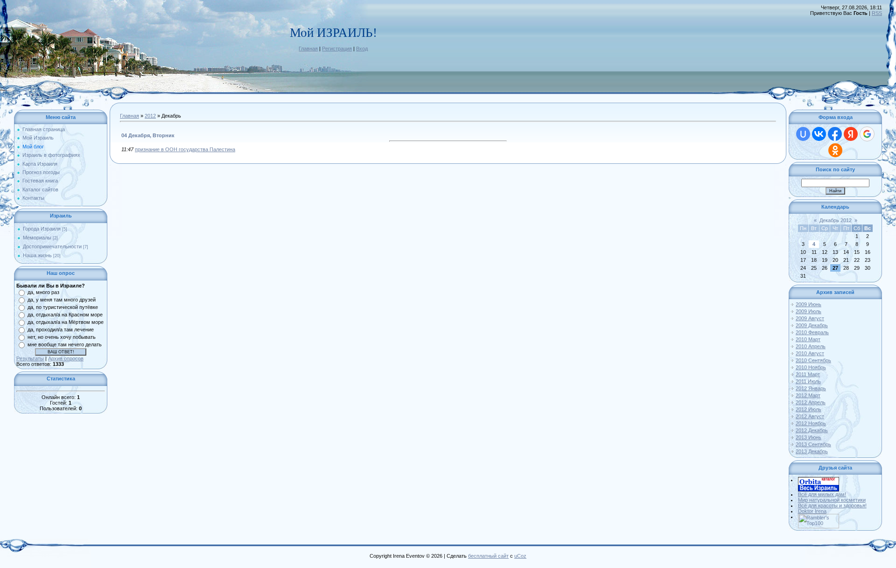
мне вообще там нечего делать (65, 344)
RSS (877, 13)
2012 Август (810, 416)
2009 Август (810, 318)
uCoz (520, 556)
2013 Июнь (808, 437)
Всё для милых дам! (822, 494)
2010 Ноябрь (811, 367)
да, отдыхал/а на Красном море (65, 314)
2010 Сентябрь (813, 360)
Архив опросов (66, 358)
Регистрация (337, 48)
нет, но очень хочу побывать (62, 337)
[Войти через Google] (867, 133)
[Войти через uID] (803, 134)
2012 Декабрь (812, 430)
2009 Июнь (808, 304)
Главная (308, 48)
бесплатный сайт (488, 556)
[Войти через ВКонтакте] (819, 134)
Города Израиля (42, 228)
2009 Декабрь (812, 325)
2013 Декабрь (812, 451)
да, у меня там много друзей (62, 299)
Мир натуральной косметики (832, 500)
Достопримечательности (52, 246)
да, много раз (43, 292)
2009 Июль (808, 311)
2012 (150, 116)
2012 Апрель (811, 402)
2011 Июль (808, 381)
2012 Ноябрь (811, 423)
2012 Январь (811, 388)
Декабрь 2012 (835, 220)
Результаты (30, 358)
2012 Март (808, 395)
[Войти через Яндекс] (851, 134)
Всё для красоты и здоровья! (832, 505)
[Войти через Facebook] (835, 134)
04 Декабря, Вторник (148, 135)
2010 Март (808, 339)
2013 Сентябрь (813, 444)
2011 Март (808, 374)
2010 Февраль (812, 332)
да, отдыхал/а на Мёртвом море (66, 322)
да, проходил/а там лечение (61, 329)
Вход (362, 48)
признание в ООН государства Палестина (185, 149)
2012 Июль (808, 409)
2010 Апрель (811, 346)
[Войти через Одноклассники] (835, 150)
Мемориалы (37, 237)
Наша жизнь (37, 255)
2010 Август (810, 353)
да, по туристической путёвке (63, 307)
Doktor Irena (812, 511)
